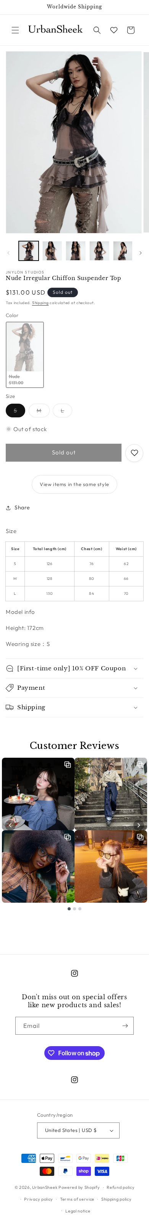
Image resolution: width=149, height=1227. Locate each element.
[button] (15, 30)
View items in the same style (74, 484)
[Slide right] (140, 253)
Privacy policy (38, 1199)
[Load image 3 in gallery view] (76, 251)
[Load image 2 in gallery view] (52, 251)
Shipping (40, 302)
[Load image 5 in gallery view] (123, 251)
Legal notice (77, 1211)
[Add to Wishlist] (134, 453)
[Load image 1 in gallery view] (29, 251)
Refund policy (120, 1187)
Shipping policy (116, 1199)
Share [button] (22, 507)
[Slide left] (8, 253)
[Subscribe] (125, 1026)
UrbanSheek (44, 1187)
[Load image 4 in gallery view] (99, 251)
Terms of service (77, 1199)
